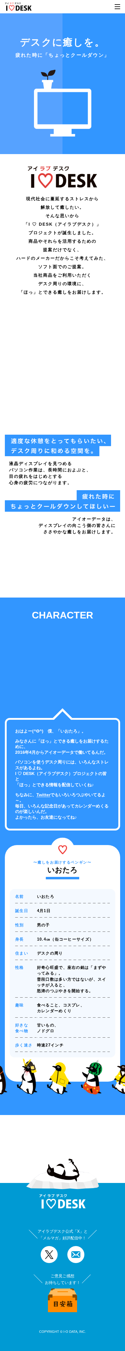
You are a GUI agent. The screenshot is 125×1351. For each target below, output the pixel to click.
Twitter (43, 794)
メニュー (117, 6)
